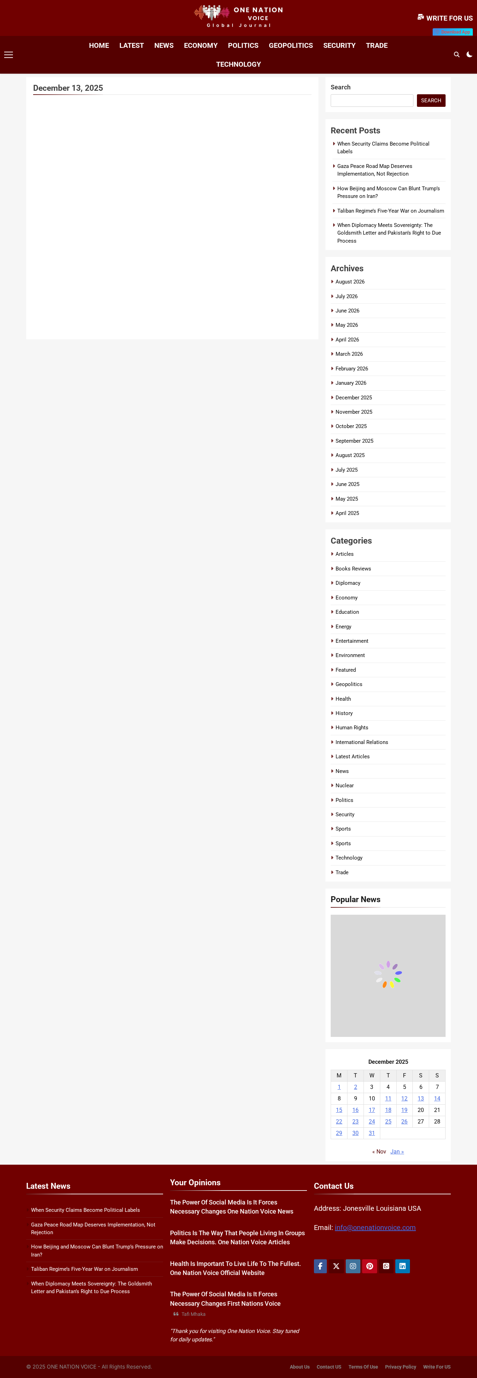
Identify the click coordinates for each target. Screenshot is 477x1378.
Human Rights (352, 727)
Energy (343, 627)
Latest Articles (353, 756)
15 (339, 1110)
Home (99, 45)
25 (388, 1121)
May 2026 (347, 325)
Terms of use (363, 1367)
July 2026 (347, 296)
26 (404, 1121)
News (164, 45)
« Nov (379, 1151)
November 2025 (354, 412)
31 (372, 1133)
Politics (243, 45)
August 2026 (350, 282)
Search (341, 87)
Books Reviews (353, 569)
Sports (343, 829)
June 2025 (347, 484)
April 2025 (347, 513)
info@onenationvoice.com (375, 1227)
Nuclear (345, 785)
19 (404, 1110)
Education (347, 612)
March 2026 (349, 354)
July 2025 (347, 470)
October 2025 (351, 426)
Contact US (329, 1367)
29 (339, 1133)
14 (437, 1098)
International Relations (362, 742)
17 (372, 1110)
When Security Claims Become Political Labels (85, 1210)
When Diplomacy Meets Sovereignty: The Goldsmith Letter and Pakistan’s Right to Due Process (389, 233)
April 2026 (347, 340)
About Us (300, 1367)
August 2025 (350, 455)
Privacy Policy (400, 1367)
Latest (131, 45)
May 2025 (347, 499)
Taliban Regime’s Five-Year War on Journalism (390, 211)
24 (372, 1121)
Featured (346, 670)
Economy (201, 45)
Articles (345, 554)
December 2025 (354, 398)
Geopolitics (291, 45)
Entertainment (352, 641)
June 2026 (347, 311)
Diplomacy (348, 583)
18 (388, 1110)
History (344, 713)
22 (339, 1121)
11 (388, 1098)
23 (355, 1121)
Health (343, 699)
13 (421, 1098)
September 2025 (354, 441)
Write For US (437, 1367)
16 (355, 1110)
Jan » (397, 1151)
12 (404, 1098)
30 (355, 1133)
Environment (350, 655)
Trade (377, 45)
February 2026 (352, 369)
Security (339, 45)
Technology (238, 64)
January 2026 (351, 383)
